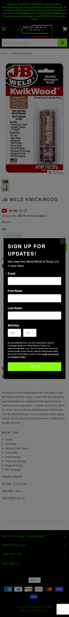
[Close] (62, 241)
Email (11, 273)
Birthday (13, 325)
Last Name (15, 307)
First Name (15, 290)
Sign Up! (34, 366)
